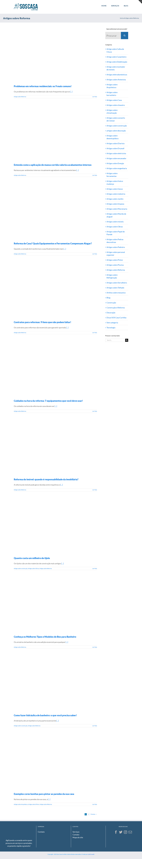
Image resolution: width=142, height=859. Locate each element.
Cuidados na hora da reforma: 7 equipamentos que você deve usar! (48, 400)
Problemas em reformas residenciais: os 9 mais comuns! (43, 86)
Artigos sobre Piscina (115, 265)
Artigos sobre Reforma (20, 96)
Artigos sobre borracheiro (112, 93)
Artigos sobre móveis (115, 221)
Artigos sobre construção (21, 568)
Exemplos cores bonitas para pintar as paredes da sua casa (44, 794)
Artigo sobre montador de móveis (116, 68)
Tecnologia (111, 327)
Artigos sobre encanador (116, 158)
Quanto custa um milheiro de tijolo (32, 558)
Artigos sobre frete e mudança (115, 182)
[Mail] (130, 832)
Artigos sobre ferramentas (112, 174)
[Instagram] (125, 832)
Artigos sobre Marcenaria (117, 209)
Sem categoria (112, 322)
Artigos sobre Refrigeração (112, 276)
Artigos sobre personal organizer (116, 253)
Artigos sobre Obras (33, 568)
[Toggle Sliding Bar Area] (140, 2)
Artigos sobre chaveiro (116, 105)
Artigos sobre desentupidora (112, 137)
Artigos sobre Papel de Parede (116, 233)
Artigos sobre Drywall (115, 148)
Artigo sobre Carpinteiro (116, 57)
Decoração (111, 312)
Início (122, 18)
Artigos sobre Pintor (33, 804)
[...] (71, 91)
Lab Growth (91, 854)
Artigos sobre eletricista (116, 153)
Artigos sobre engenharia (117, 168)
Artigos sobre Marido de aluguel (116, 215)
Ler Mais (94, 96)
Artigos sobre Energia (115, 163)
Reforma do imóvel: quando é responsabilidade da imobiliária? (46, 479)
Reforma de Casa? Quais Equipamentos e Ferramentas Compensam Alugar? (53, 243)
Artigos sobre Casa (114, 100)
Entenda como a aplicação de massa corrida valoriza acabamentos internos (52, 164)
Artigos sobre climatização (112, 111)
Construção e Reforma (116, 307)
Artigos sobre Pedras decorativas (115, 240)
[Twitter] (120, 832)
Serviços (76, 832)
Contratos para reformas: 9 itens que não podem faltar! (42, 322)
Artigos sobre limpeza (115, 204)
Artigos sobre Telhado (115, 288)
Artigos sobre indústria (116, 194)
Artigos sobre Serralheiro (117, 283)
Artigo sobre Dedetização (117, 62)
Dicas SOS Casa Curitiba (116, 317)
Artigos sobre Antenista (116, 79)
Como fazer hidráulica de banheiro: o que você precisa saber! (45, 715)
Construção (111, 302)
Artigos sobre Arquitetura (21, 804)
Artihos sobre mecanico (116, 292)
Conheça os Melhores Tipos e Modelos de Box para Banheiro (45, 636)
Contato (41, 832)
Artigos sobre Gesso (115, 189)
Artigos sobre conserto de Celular (116, 119)
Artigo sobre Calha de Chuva (115, 50)
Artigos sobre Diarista (115, 143)
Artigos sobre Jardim (115, 199)
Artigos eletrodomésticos (117, 74)
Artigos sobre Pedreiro (116, 247)
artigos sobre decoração (116, 130)
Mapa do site (78, 837)
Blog (108, 297)
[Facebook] (116, 832)
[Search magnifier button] (124, 35)
